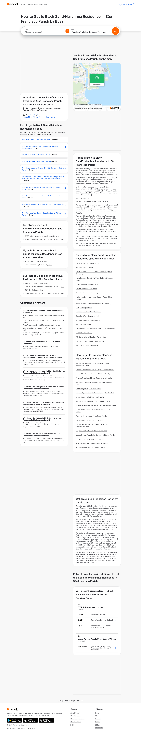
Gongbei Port (109, 393)
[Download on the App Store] (30, 720)
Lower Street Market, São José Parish (89, 397)
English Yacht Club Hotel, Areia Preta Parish (91, 431)
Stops (97, 722)
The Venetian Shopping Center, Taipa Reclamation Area (96, 405)
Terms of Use (11, 728)
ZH (73, 725)
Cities (97, 725)
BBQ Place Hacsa (109, 329)
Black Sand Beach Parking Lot (86, 293)
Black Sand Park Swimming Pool (87, 316)
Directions (99, 728)
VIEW (57, 236)
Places (97, 716)
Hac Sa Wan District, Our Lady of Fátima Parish (92, 374)
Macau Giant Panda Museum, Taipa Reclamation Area (95, 370)
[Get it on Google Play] (14, 720)
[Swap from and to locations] (67, 31)
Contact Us (31, 728)
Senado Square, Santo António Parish (89, 393)
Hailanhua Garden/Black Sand (86, 289)
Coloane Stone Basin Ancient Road (88, 329)
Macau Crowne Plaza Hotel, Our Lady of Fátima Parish (95, 435)
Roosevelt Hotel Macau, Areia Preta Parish (91, 416)
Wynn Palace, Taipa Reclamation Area (89, 420)
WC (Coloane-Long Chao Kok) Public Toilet (91, 337)
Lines (97, 713)
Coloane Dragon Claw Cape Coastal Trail (90, 341)
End (72, 29)
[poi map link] (97, 87)
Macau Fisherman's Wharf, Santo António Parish (93, 401)
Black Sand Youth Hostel (85, 267)
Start (26, 29)
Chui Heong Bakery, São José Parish (88, 389)
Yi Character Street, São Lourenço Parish (90, 448)
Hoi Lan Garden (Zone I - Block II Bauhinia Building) (93, 303)
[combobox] (44, 32)
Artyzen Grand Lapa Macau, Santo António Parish (93, 378)
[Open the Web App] (46, 720)
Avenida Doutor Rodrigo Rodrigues (88, 320)
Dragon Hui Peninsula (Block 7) (87, 284)
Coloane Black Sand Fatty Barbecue (88, 312)
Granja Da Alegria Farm (84, 308)
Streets (98, 719)
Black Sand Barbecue (83, 324)
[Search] (115, 31)
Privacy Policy (22, 728)
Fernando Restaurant (83, 333)
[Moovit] (12, 4)
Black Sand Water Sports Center (87, 263)
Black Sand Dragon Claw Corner (87, 345)
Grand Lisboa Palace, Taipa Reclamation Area (92, 443)
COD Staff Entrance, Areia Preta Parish (90, 439)
